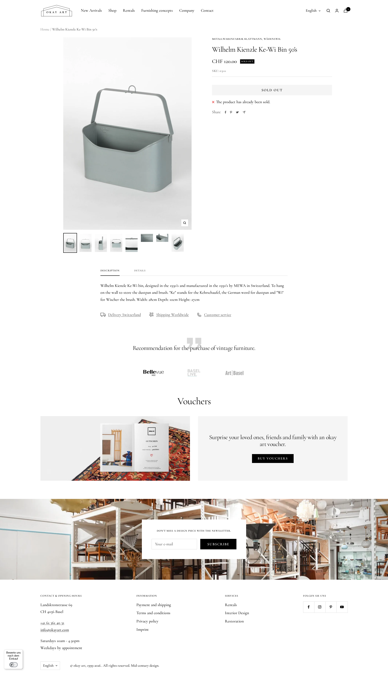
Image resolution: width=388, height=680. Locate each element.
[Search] (328, 11)
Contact (207, 10)
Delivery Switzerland (124, 314)
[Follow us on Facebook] (308, 607)
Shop (112, 10)
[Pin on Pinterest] (231, 112)
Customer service (217, 314)
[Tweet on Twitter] (237, 112)
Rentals (129, 10)
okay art (79, 665)
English (311, 10)
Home (44, 29)
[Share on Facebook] (225, 112)
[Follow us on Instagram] (319, 607)
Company (186, 10)
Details (140, 270)
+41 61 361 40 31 (52, 622)
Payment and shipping (153, 604)
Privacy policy (147, 621)
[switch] (13, 664)
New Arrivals (91, 10)
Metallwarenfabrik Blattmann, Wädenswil (246, 39)
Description (110, 270)
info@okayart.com (54, 630)
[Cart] (346, 11)
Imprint (142, 629)
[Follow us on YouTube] (342, 607)
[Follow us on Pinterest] (330, 607)
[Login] (337, 10)
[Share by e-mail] (244, 112)
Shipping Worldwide (172, 314)
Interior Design (237, 613)
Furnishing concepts (157, 10)
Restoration (234, 621)
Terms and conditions (153, 613)
